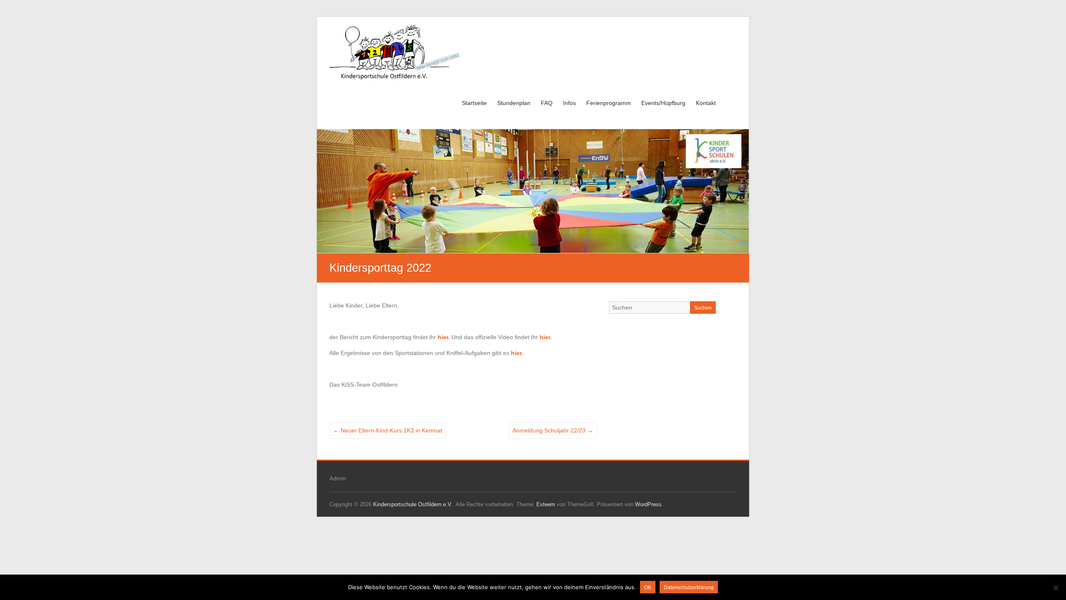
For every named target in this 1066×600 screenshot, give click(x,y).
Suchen (703, 308)
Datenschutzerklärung (689, 587)
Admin (337, 478)
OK (647, 587)
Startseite (474, 103)
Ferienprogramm (608, 103)
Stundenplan (514, 103)
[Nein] (1055, 587)
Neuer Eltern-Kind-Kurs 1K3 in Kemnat (387, 430)
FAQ (547, 103)
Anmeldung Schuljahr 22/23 (553, 430)
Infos (569, 103)
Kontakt (706, 103)
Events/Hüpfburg (663, 103)
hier (545, 337)
